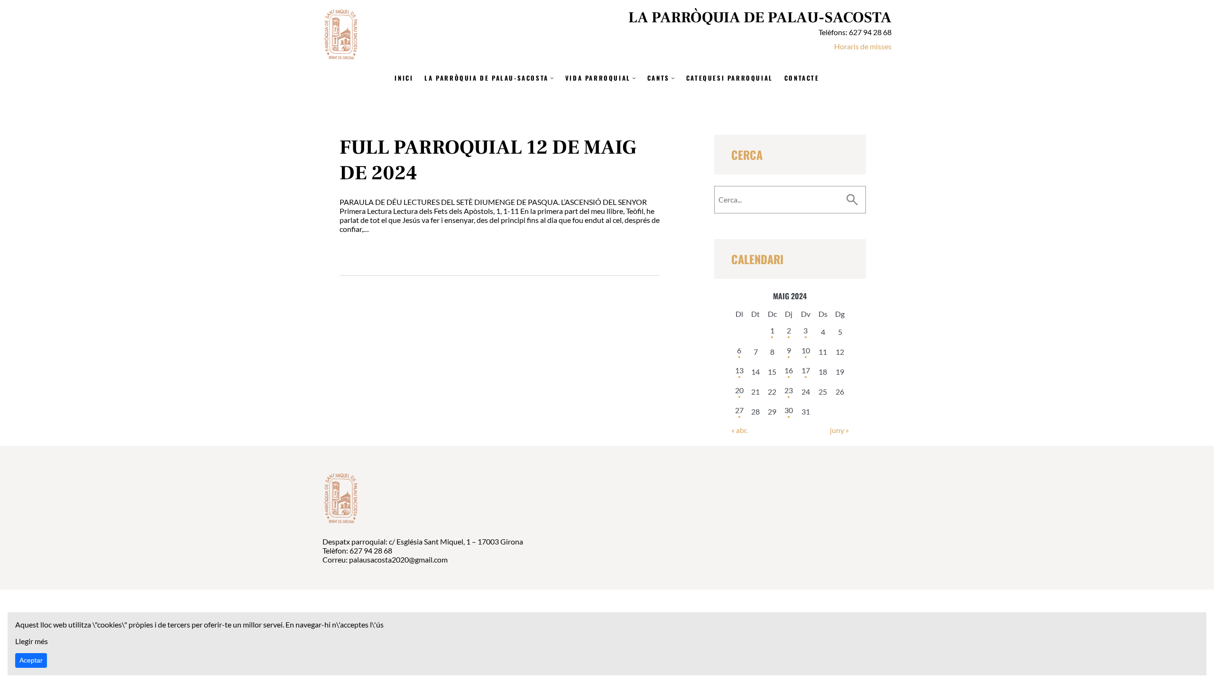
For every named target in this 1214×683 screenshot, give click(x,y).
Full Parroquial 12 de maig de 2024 (488, 160)
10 (805, 350)
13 (739, 370)
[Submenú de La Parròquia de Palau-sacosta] (552, 78)
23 (788, 390)
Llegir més (31, 641)
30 (788, 410)
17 (805, 370)
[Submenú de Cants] (673, 78)
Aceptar (31, 660)
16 (788, 370)
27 (739, 410)
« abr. (739, 429)
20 (739, 390)
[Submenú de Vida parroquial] (634, 78)
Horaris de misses (863, 46)
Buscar (852, 199)
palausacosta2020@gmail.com (398, 559)
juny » (839, 429)
